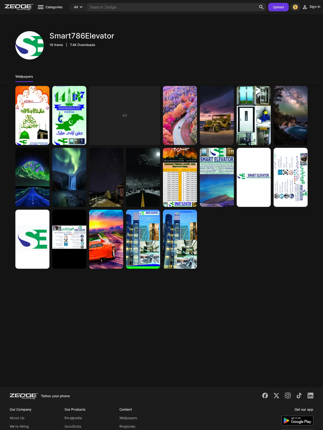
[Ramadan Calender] (180, 177)
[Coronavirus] (291, 177)
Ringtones (127, 426)
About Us (17, 418)
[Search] (261, 7)
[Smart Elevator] (217, 177)
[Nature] (180, 115)
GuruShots (73, 426)
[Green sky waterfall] (69, 177)
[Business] (254, 115)
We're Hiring (19, 426)
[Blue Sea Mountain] (291, 115)
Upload (278, 7)
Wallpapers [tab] (24, 76)
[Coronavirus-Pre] (69, 239)
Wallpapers (128, 418)
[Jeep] (217, 115)
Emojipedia (73, 418)
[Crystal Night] (106, 177)
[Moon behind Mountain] (32, 177)
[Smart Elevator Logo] (32, 239)
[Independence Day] (69, 115)
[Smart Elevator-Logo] (254, 177)
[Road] (143, 177)
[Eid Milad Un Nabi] (32, 115)
